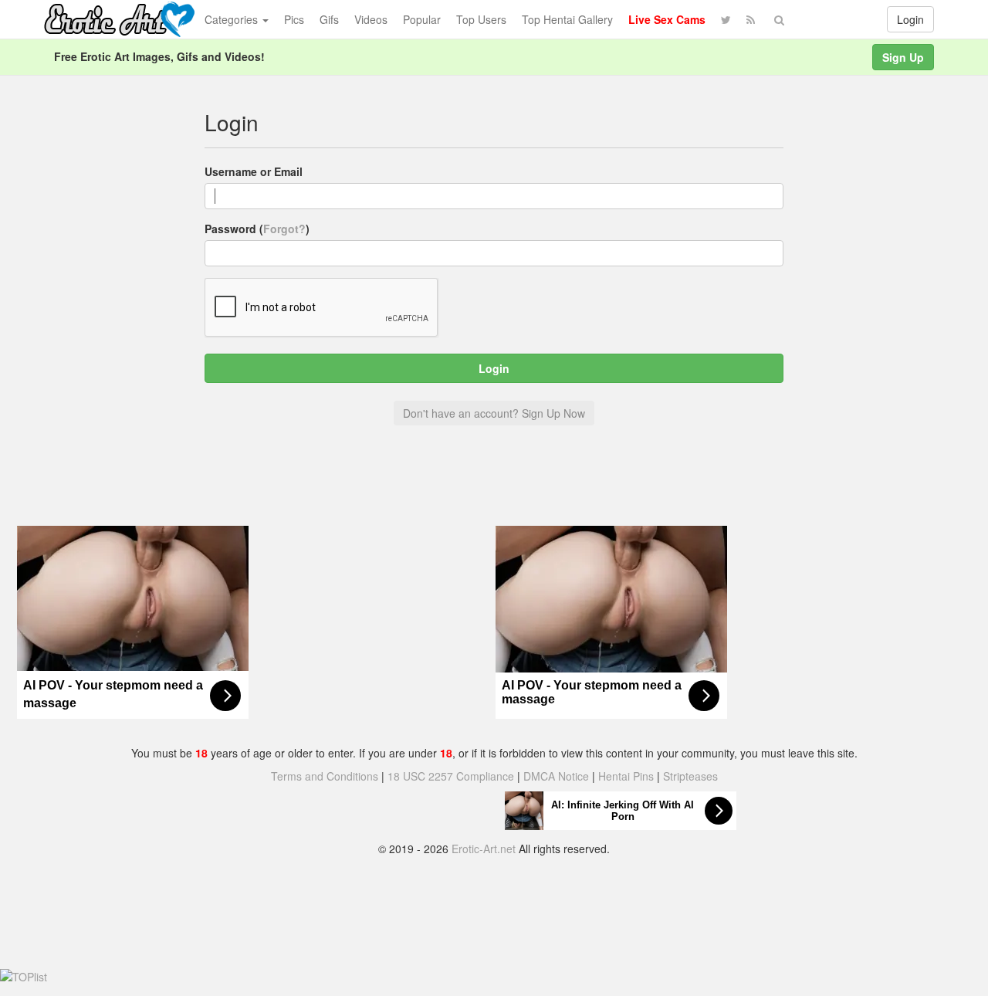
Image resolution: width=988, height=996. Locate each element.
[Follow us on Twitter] (726, 19)
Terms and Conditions (324, 776)
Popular (422, 19)
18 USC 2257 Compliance (450, 776)
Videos (370, 19)
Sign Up (903, 57)
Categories (233, 19)
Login (910, 19)
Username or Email (254, 171)
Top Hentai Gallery (567, 19)
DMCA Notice (556, 776)
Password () (257, 228)
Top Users (481, 19)
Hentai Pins (626, 776)
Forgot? (284, 228)
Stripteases (690, 776)
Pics (294, 19)
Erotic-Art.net (484, 848)
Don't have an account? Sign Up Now (494, 413)
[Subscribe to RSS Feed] (751, 19)
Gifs (329, 19)
